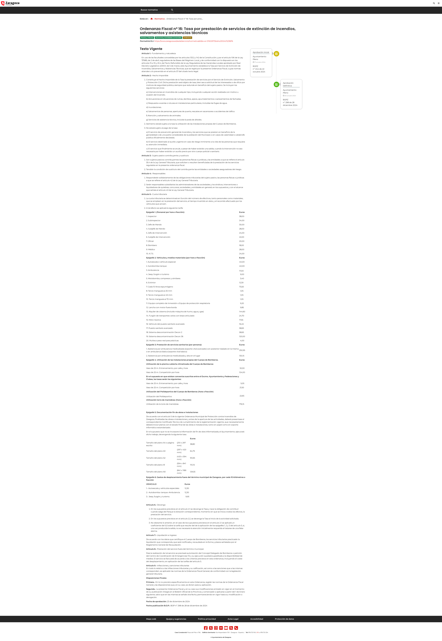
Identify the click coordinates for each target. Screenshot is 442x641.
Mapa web (151, 619)
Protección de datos (284, 619)
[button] (434, 3)
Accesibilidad (256, 619)
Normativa (160, 19)
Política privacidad (207, 619)
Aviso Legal (233, 619)
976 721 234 (264, 632)
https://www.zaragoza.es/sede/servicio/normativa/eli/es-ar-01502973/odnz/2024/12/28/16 (193, 41)
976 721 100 (252, 632)
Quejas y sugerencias (176, 619)
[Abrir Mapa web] (438, 3)
